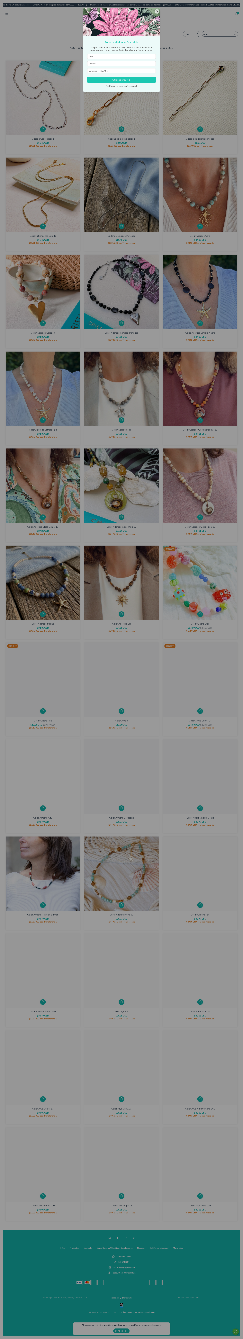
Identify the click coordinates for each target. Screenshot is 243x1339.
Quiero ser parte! (121, 79)
